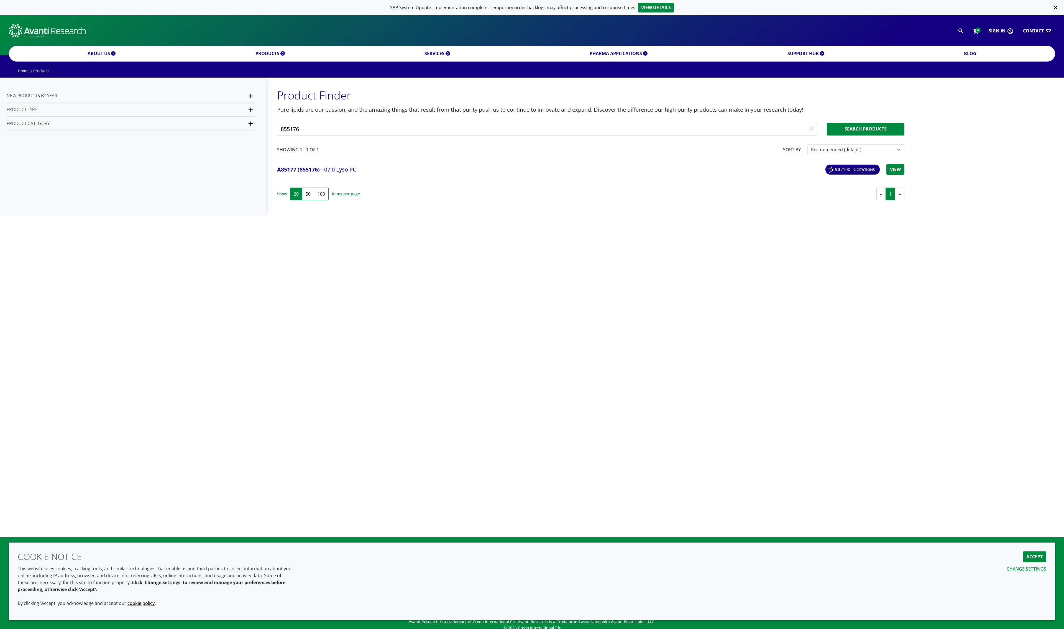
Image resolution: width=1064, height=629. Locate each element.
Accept (1034, 557)
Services (435, 53)
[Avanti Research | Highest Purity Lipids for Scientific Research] (47, 30)
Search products (866, 129)
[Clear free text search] (811, 129)
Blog (970, 53)
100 (321, 194)
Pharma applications (616, 53)
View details (656, 7)
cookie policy (141, 603)
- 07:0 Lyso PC (316, 169)
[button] (976, 31)
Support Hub (803, 53)
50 (308, 194)
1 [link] (890, 194)
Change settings (1026, 569)
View (895, 169)
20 (296, 194)
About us (99, 53)
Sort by (792, 150)
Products (267, 53)
